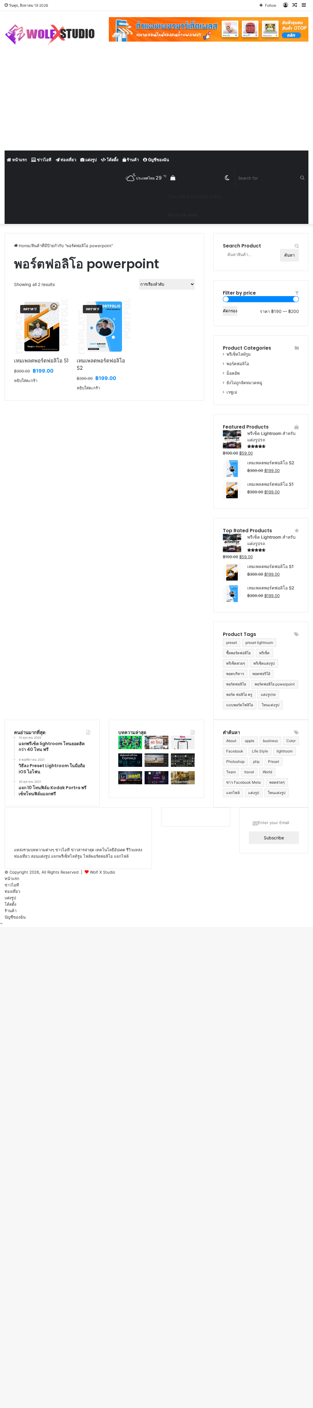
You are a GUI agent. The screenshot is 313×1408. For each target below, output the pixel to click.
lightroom (285, 751)
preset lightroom (259, 642)
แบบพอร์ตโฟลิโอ (239, 705)
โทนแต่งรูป (270, 705)
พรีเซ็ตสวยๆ (235, 663)
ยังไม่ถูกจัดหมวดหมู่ (244, 382)
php (256, 761)
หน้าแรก (19, 159)
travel (249, 772)
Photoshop (235, 761)
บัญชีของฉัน (158, 159)
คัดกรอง (230, 310)
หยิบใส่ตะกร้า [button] (25, 380)
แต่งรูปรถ (268, 694)
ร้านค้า (132, 159)
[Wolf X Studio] (52, 34)
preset (231, 642)
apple (249, 740)
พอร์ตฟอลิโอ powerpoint (275, 684)
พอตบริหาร (235, 673)
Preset (273, 761)
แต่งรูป (90, 159)
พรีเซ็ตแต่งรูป (264, 663)
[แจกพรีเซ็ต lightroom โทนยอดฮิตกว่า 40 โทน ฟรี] (156, 747)
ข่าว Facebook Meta (243, 782)
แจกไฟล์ (233, 792)
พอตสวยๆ (277, 782)
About (231, 740)
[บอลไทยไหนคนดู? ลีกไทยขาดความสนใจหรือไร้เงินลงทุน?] (130, 747)
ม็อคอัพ (233, 373)
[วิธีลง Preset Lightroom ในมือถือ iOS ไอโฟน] (183, 747)
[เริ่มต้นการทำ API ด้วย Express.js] (130, 765)
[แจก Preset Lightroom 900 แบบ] (130, 782)
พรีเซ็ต (264, 653)
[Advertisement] (156, 104)
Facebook (234, 751)
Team (231, 772)
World (267, 772)
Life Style (260, 751)
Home (24, 245)
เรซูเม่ (231, 392)
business (270, 740)
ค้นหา (289, 255)
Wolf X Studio (102, 872)
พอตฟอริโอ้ (261, 673)
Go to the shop (182, 214)
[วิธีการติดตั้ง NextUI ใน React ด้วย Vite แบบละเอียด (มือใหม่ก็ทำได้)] (156, 782)
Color (291, 740)
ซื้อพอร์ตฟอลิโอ (238, 653)
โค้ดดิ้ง (112, 159)
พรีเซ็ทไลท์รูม (238, 354)
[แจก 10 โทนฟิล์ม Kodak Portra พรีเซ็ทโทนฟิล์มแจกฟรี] (183, 782)
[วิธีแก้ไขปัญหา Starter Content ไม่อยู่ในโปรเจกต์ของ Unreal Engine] (183, 765)
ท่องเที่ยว (68, 159)
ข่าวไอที (43, 159)
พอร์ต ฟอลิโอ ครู (239, 694)
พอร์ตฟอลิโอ (237, 363)
